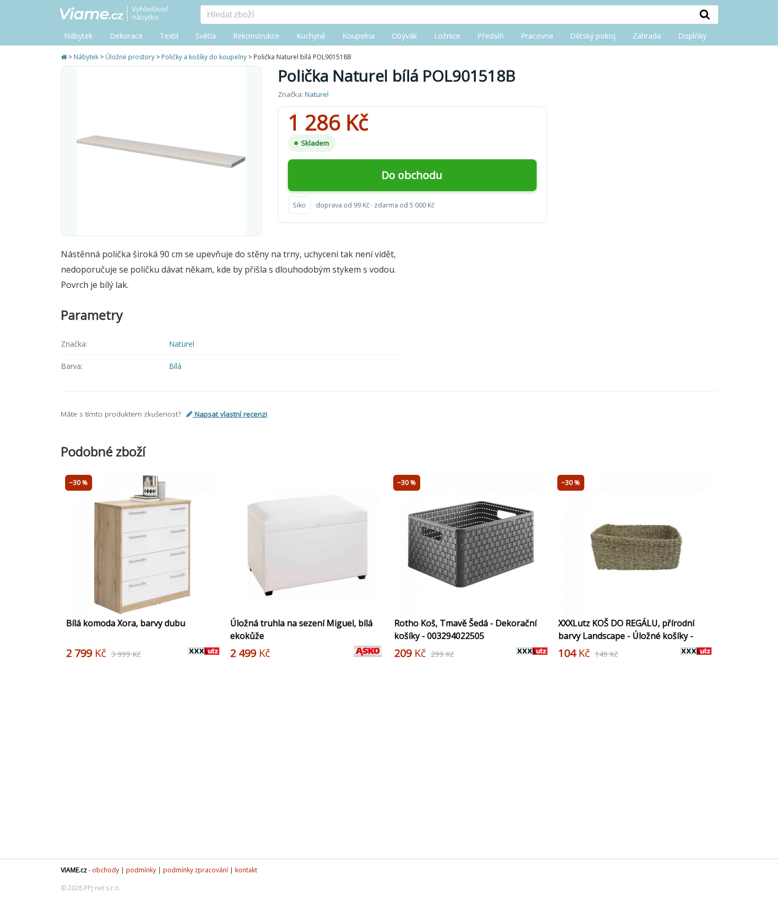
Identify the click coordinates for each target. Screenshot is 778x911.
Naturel (317, 94)
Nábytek (78, 36)
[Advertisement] (383, 763)
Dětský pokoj (593, 36)
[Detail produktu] (213, 602)
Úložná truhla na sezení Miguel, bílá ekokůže (301, 629)
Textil (169, 36)
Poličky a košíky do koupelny (204, 56)
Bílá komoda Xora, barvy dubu (125, 623)
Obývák (404, 36)
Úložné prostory (130, 56)
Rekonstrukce (256, 36)
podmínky (141, 869)
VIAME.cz (74, 869)
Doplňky (692, 36)
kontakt (246, 869)
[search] (446, 15)
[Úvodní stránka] (64, 56)
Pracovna (537, 36)
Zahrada (646, 36)
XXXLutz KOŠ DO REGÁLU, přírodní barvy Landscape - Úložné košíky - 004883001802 (626, 635)
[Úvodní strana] (122, 14)
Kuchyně (310, 36)
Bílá (175, 366)
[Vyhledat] (705, 14)
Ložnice (447, 36)
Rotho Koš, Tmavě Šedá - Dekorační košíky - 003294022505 (465, 629)
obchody (105, 869)
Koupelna (358, 36)
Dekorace (126, 36)
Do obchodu (412, 175)
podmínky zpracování (195, 869)
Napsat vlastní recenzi (230, 414)
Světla (205, 36)
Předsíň (490, 36)
